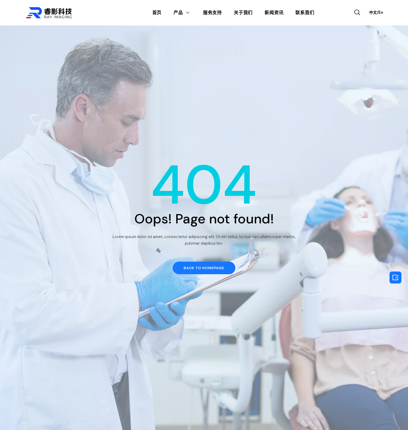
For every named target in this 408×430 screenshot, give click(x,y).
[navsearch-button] (357, 13)
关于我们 (243, 13)
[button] (204, 268)
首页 (157, 13)
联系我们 (304, 13)
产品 (178, 13)
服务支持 (212, 13)
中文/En (376, 12)
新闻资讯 (274, 13)
